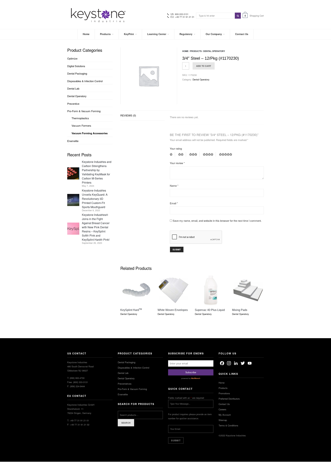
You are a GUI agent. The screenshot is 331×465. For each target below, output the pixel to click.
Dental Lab (73, 88)
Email (174, 203)
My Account (225, 414)
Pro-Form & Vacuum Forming (84, 111)
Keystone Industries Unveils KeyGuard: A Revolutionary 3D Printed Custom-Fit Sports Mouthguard (95, 198)
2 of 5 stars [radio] (182, 154)
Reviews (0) (128, 115)
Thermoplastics (80, 118)
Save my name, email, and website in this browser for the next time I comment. (217, 220)
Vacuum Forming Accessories (90, 133)
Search (126, 422)
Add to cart (203, 65)
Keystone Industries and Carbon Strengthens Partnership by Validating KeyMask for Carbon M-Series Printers (96, 172)
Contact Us (224, 404)
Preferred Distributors (229, 398)
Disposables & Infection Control (85, 81)
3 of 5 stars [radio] (194, 154)
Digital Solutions (76, 66)
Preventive (73, 103)
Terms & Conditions (228, 425)
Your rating (176, 148)
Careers (222, 409)
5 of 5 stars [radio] (227, 154)
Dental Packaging (77, 73)
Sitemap (223, 420)
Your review (177, 163)
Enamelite (72, 141)
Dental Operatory (214, 51)
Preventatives (125, 383)
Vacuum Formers (81, 125)
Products (196, 51)
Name (174, 185)
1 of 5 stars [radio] (172, 154)
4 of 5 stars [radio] (209, 154)
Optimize (72, 58)
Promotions (224, 393)
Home (185, 51)
